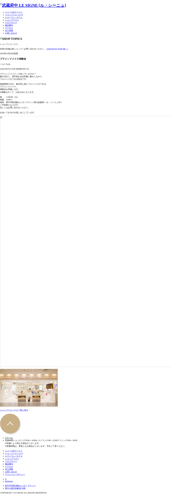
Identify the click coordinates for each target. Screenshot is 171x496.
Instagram (9, 481)
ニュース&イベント (14, 12)
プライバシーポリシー (15, 474)
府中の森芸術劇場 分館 (15, 488)
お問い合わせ (11, 33)
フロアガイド (11, 23)
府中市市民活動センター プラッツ (20, 486)
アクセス (9, 28)
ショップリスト (12, 20)
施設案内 (9, 25)
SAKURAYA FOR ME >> (57, 49)
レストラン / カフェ (14, 17)
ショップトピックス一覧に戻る (14, 410)
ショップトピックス (14, 15)
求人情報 (9, 30)
